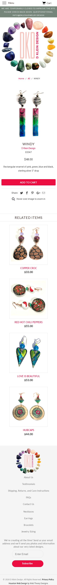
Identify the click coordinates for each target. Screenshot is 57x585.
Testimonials (28, 484)
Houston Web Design (18, 583)
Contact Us (28, 504)
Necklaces (28, 512)
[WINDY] (28, 112)
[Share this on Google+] (37, 193)
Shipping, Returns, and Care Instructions (28, 491)
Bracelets (28, 525)
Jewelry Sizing (28, 531)
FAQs (28, 497)
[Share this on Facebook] (26, 193)
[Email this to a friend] (43, 193)
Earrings (28, 518)
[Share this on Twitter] (21, 193)
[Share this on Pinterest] (32, 193)
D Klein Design (28, 148)
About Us (28, 477)
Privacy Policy (48, 579)
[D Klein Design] (28, 45)
